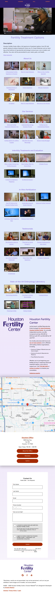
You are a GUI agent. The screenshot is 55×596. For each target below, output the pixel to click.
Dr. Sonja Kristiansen (44, 328)
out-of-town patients (36, 342)
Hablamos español (35, 373)
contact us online (34, 368)
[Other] (22, 575)
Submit (27, 544)
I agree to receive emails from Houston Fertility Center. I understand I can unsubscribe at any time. (27, 537)
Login (19, 590)
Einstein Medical (9, 587)
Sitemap (5, 590)
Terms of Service (29, 551)
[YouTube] (31, 575)
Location (20, 1)
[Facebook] (27, 575)
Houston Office (27, 437)
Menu (6, 1)
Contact (47, 1)
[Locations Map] (27, 404)
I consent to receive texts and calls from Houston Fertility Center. (28, 527)
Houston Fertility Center (36, 330)
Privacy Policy (13, 590)
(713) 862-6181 (44, 366)
